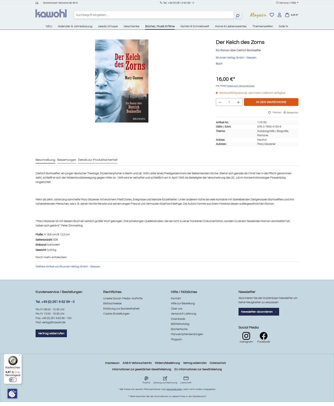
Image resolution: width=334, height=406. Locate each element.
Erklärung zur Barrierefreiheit (121, 308)
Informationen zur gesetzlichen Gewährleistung (141, 369)
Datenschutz (218, 363)
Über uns (176, 308)
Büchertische (179, 329)
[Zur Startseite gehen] (51, 13)
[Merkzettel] (271, 14)
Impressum (112, 363)
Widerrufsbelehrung (167, 363)
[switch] (13, 379)
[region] (122, 84)
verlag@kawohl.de (53, 322)
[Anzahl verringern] (220, 102)
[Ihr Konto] (279, 14)
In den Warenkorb (271, 102)
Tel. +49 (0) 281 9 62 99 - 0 (178, 3)
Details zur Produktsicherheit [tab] (98, 159)
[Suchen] (237, 15)
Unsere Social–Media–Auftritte (122, 298)
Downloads (178, 318)
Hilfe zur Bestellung (183, 303)
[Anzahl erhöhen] (238, 102)
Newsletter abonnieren (257, 311)
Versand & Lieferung (183, 313)
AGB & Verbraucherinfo (137, 363)
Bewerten (292, 112)
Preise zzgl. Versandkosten (241, 86)
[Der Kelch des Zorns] (121, 81)
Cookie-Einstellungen (116, 313)
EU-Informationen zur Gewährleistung (198, 369)
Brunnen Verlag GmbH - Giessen (236, 57)
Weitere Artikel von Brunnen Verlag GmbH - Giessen (68, 266)
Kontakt (176, 298)
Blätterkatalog (180, 324)
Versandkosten (174, 389)
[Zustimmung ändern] (12, 393)
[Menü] (19, 356)
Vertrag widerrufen (51, 333)
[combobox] (153, 15)
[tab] (45, 160)
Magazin (258, 14)
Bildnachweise (112, 303)
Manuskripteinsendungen (187, 334)
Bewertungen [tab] (66, 159)
